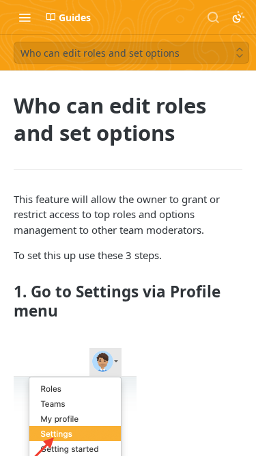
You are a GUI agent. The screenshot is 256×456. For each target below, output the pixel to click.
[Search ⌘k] (213, 17)
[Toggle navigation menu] (24, 17)
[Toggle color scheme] (238, 17)
